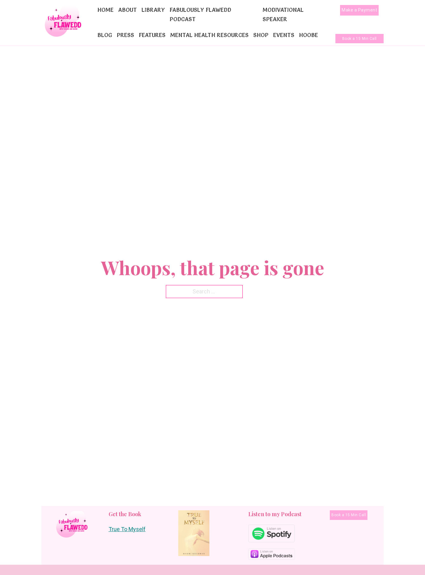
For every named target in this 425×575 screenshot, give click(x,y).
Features (152, 35)
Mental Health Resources (209, 35)
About (127, 9)
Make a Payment (359, 9)
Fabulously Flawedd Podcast (200, 14)
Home (105, 9)
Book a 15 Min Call (359, 38)
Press (125, 35)
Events (283, 35)
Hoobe (308, 35)
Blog (104, 35)
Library (153, 9)
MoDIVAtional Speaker (283, 14)
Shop (261, 35)
